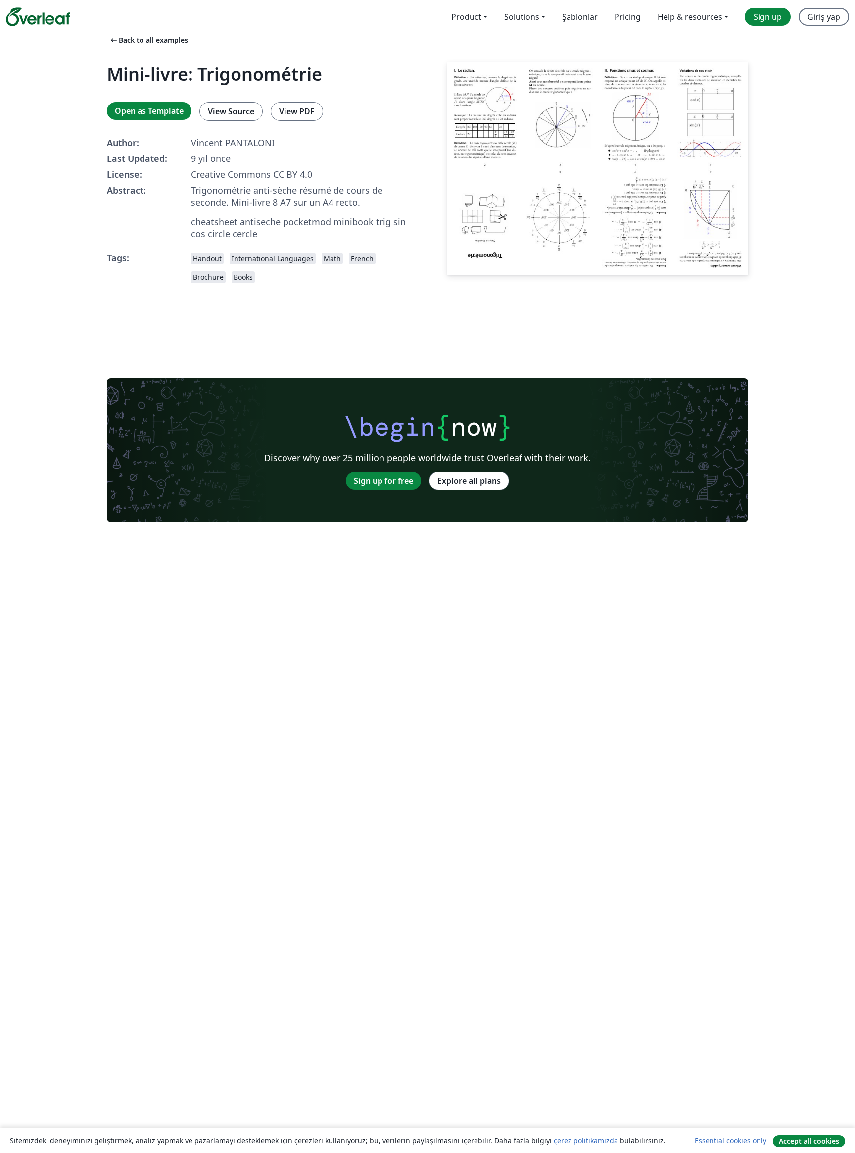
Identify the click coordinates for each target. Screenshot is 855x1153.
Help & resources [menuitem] (690, 16)
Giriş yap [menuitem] (824, 16)
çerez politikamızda (586, 1140)
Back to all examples (148, 40)
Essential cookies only (730, 1140)
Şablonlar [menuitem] (580, 16)
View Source (231, 111)
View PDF (297, 111)
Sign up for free (383, 480)
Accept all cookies (809, 1141)
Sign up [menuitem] (768, 16)
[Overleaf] (38, 17)
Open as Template (149, 110)
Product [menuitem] (466, 16)
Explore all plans (469, 480)
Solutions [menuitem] (521, 16)
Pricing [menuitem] (628, 16)
